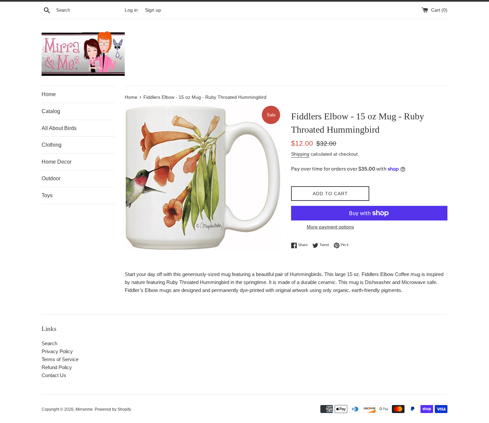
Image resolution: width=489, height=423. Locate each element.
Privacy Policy (57, 351)
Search (49, 343)
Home (49, 94)
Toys (47, 195)
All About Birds (59, 128)
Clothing (52, 145)
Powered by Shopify (113, 409)
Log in (131, 10)
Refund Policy (57, 367)
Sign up (153, 10)
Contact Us (54, 375)
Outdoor (51, 178)
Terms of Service (60, 359)
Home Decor (57, 162)
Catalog (51, 111)
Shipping (300, 154)
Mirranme (84, 409)
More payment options (330, 226)
